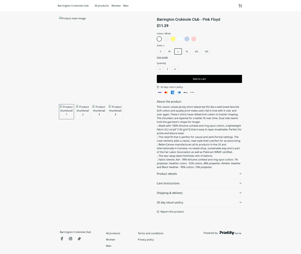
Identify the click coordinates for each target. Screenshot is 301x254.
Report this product (172, 211)
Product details (167, 174)
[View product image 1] (66, 111)
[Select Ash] (166, 38)
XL (187, 51)
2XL (196, 51)
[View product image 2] (82, 111)
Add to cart (199, 79)
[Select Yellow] (173, 38)
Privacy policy (146, 239)
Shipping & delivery (169, 193)
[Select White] (159, 38)
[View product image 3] (99, 111)
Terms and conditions (151, 233)
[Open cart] (240, 6)
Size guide (162, 57)
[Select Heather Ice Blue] (179, 38)
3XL (207, 51)
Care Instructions (168, 183)
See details (189, 87)
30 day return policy (170, 202)
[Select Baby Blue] (186, 38)
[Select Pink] (193, 38)
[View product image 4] (115, 111)
